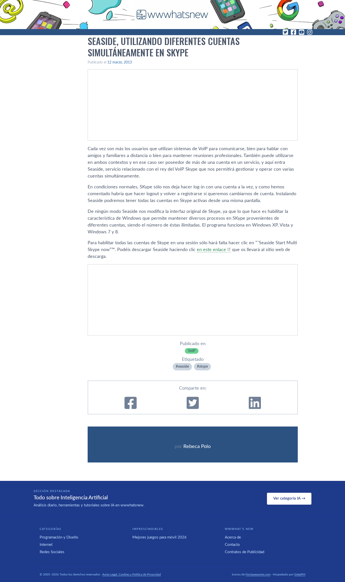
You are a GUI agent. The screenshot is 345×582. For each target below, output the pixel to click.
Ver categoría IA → (289, 498)
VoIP (191, 351)
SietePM (299, 574)
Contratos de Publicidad (244, 552)
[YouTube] (302, 32)
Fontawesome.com (257, 574)
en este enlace (211, 250)
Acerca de (233, 537)
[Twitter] (285, 32)
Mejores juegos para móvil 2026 (159, 537)
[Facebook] (293, 32)
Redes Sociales (52, 552)
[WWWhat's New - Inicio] (172, 14)
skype (203, 366)
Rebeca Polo (197, 446)
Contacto (232, 545)
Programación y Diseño (59, 537)
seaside (183, 366)
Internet (46, 545)
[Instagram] (310, 32)
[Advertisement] (193, 105)
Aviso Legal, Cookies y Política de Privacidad (131, 574)
